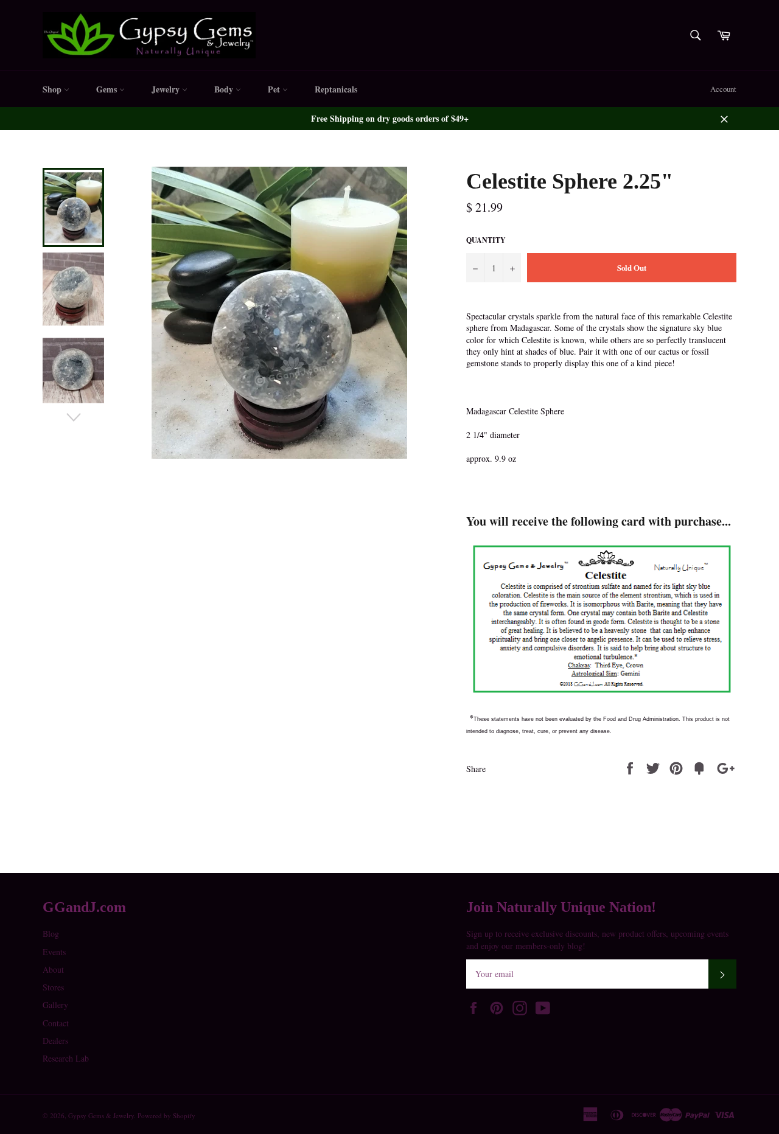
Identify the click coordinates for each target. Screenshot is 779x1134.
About (53, 969)
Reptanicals (336, 89)
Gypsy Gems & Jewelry (101, 1115)
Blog (51, 933)
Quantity (486, 240)
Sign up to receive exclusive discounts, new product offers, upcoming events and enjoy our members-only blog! (597, 939)
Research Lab (66, 1058)
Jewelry (167, 89)
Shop (53, 89)
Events (54, 952)
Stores (53, 987)
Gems (107, 89)
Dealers (55, 1040)
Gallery (55, 1005)
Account (723, 88)
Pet (275, 89)
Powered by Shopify (166, 1115)
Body (225, 89)
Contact (56, 1023)
